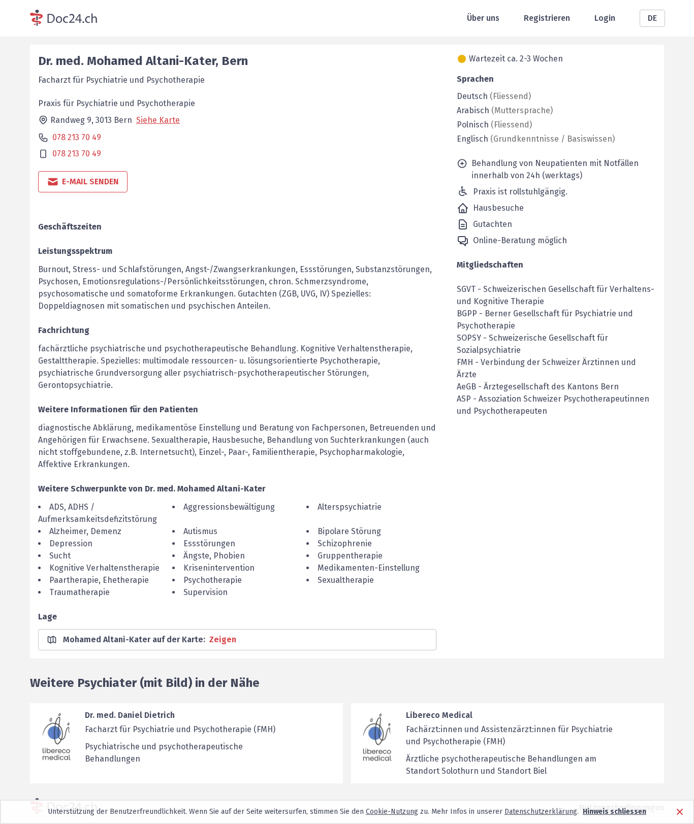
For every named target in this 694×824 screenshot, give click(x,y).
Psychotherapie (212, 580)
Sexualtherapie (346, 580)
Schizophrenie (345, 543)
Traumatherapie (79, 592)
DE (652, 18)
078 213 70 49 (76, 137)
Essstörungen (209, 543)
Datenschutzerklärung (540, 811)
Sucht (60, 556)
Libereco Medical (439, 715)
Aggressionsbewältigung (229, 507)
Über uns (483, 18)
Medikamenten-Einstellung (369, 568)
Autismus (200, 531)
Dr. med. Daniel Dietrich (130, 715)
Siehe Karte (158, 120)
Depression (70, 543)
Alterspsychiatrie (350, 507)
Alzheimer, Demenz (85, 531)
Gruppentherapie (350, 556)
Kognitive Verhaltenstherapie (104, 568)
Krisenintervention (219, 568)
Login (604, 18)
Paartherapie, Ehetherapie (99, 580)
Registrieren (547, 18)
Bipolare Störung (349, 531)
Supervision (205, 592)
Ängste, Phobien (214, 556)
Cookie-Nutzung (392, 811)
